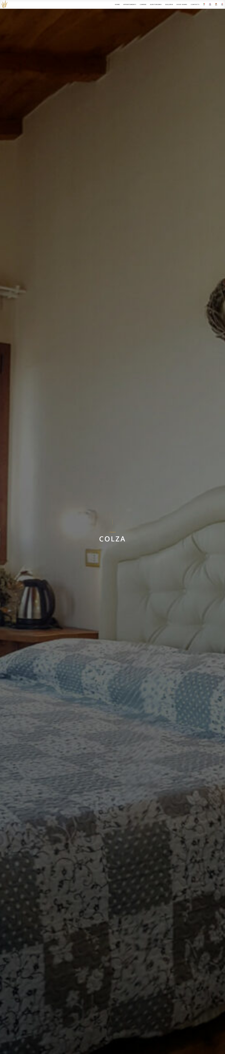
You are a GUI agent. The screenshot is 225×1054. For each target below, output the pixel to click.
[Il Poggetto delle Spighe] (4, 4)
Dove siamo (182, 4)
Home (117, 4)
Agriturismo (156, 4)
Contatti (195, 4)
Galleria (169, 4)
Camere (143, 4)
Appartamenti (129, 4)
